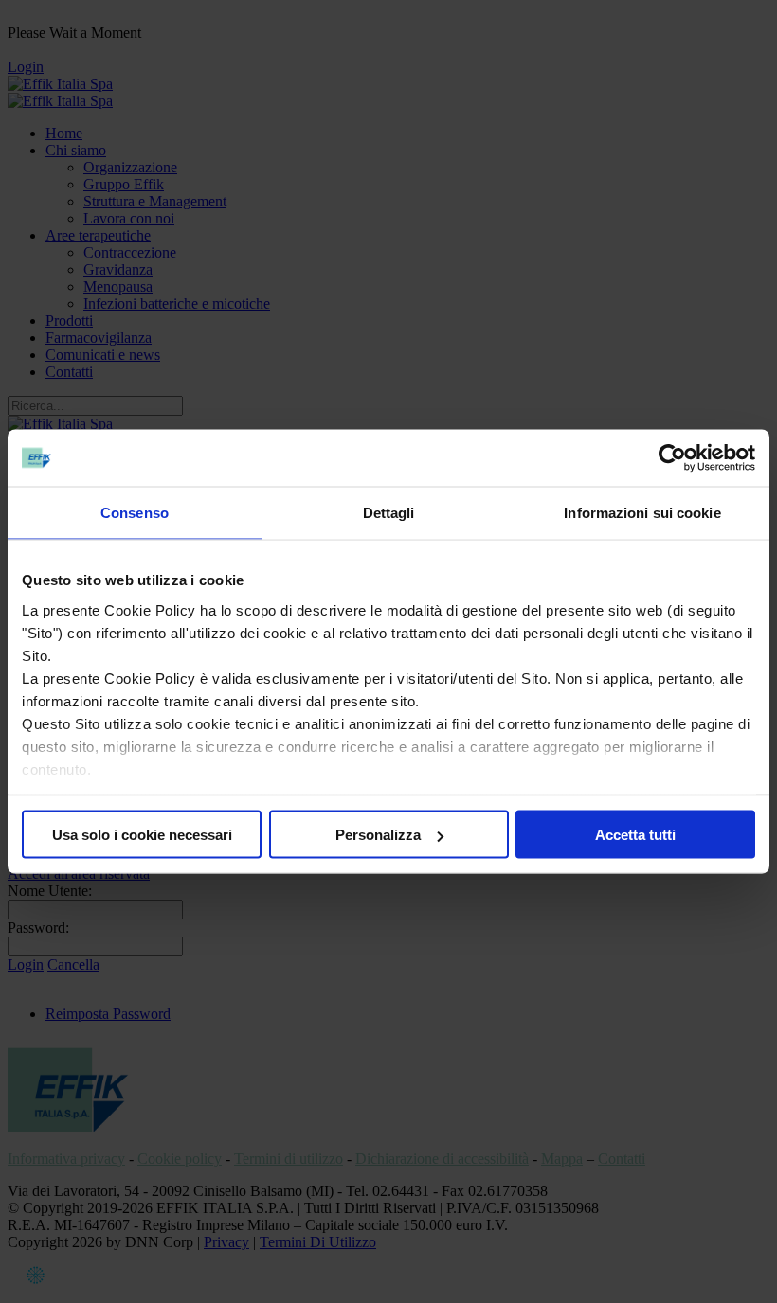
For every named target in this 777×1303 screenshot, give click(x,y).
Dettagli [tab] (389, 513)
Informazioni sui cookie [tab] (642, 513)
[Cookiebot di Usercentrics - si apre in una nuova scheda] (672, 458)
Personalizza (378, 835)
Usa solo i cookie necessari (142, 835)
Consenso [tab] (134, 513)
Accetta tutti (635, 835)
